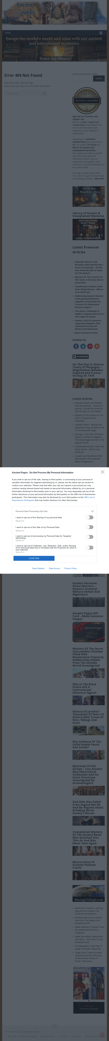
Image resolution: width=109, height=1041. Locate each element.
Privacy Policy (70, 568)
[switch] (89, 517)
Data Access (54, 568)
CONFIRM (34, 558)
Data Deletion (38, 568)
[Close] (103, 472)
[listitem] (54, 511)
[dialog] (54, 520)
